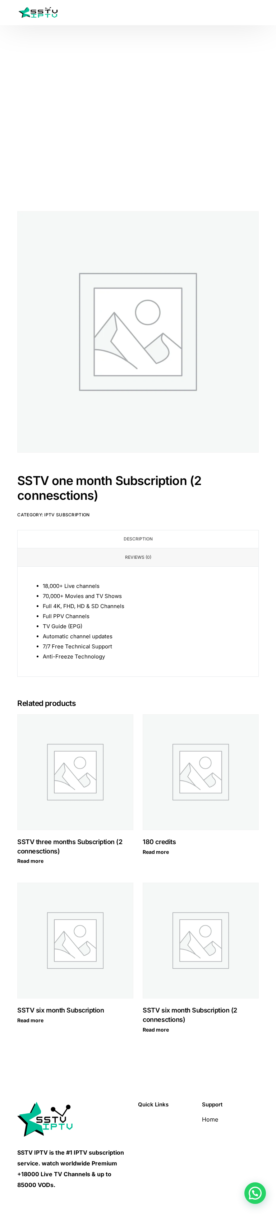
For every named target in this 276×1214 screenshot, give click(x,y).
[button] (255, 1193)
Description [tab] (138, 539)
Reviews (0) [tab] (138, 557)
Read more (30, 861)
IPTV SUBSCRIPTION (66, 514)
